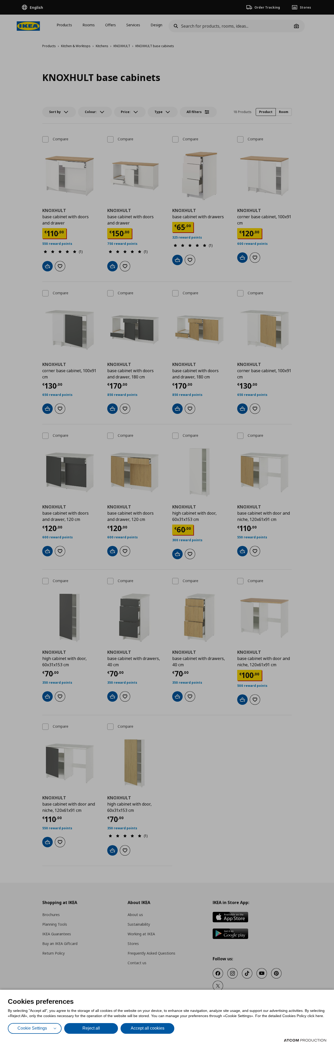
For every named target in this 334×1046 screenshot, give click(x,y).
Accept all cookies (147, 1028)
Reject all (91, 1028)
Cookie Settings (32, 1028)
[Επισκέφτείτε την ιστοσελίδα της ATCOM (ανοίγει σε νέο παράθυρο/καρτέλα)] (305, 1040)
